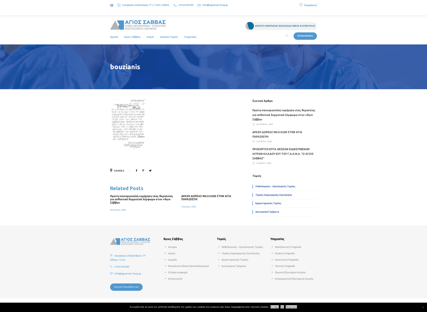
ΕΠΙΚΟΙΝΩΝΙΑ (305, 36)
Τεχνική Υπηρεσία (285, 266)
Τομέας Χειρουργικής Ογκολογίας (273, 195)
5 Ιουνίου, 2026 (188, 206)
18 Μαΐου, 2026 (263, 163)
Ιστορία (172, 247)
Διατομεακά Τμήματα (267, 211)
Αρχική (114, 36)
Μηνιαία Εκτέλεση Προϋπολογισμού (188, 266)
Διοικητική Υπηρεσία (287, 259)
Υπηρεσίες (190, 36)
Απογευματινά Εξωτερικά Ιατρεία (294, 278)
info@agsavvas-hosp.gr (215, 5)
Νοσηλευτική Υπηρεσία (288, 247)
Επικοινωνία (175, 278)
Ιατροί (150, 36)
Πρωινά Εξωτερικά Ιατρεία (290, 272)
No (282, 307)
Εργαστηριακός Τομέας (268, 203)
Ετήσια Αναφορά (177, 272)
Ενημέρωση (310, 5)
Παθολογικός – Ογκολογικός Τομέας (275, 186)
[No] (422, 307)
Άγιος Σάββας (132, 36)
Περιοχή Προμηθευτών (126, 287)
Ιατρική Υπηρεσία (285, 253)
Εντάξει (275, 307)
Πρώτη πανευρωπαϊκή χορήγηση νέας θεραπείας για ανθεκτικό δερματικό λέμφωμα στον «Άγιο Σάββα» (141, 199)
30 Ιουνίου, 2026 (118, 210)
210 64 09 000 (185, 5)
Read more (291, 307)
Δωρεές (172, 259)
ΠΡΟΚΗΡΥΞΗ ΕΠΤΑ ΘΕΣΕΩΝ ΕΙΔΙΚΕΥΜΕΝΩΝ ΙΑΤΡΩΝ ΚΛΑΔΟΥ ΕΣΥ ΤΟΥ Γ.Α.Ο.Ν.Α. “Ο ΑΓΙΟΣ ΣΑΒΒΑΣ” (283, 154)
